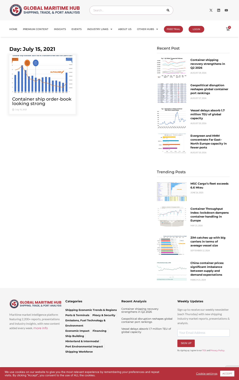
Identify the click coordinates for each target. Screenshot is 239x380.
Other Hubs (145, 29)
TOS (204, 350)
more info (40, 328)
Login (196, 29)
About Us (124, 29)
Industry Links (97, 29)
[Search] (169, 10)
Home (13, 29)
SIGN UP (186, 343)
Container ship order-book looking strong (42, 101)
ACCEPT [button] (227, 373)
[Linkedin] (218, 10)
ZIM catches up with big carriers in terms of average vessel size (208, 241)
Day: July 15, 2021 (32, 49)
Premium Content (35, 29)
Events (77, 29)
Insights (60, 29)
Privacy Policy (217, 350)
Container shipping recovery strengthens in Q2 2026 (207, 63)
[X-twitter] (211, 10)
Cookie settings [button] (206, 373)
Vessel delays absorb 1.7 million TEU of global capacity (207, 114)
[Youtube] (226, 10)
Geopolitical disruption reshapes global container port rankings (209, 89)
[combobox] (131, 10)
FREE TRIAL (173, 29)
